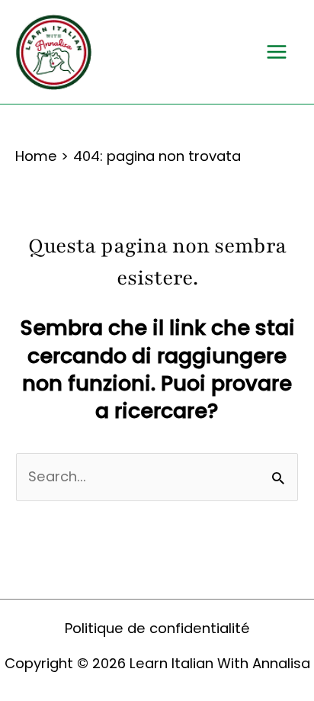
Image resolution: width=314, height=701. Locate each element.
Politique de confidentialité (157, 628)
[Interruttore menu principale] (277, 52)
